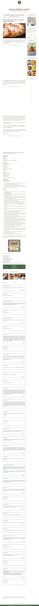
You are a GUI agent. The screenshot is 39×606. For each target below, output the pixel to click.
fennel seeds (14, 266)
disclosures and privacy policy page (17, 16)
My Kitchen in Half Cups (8, 258)
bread (14, 265)
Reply (23, 306)
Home (15, 282)
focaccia (12, 267)
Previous (5, 282)
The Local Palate (19, 233)
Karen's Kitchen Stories (19, 9)
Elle (4, 487)
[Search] (35, 38)
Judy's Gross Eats (7, 260)
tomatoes (14, 268)
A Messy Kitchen (7, 257)
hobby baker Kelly (7, 318)
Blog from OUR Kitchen (9, 259)
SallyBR (5, 388)
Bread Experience (21, 80)
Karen (5, 310)
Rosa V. (5, 334)
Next (24, 282)
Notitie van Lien (7, 256)
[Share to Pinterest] (24, 266)
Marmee (5, 520)
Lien (4, 445)
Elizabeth (5, 354)
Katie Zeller (6, 504)
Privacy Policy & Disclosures (19, 603)
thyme (16, 267)
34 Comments (5, 266)
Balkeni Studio (28, 605)
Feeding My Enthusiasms (8, 261)
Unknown (5, 428)
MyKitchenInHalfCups (7, 301)
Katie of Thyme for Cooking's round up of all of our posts (14, 262)
